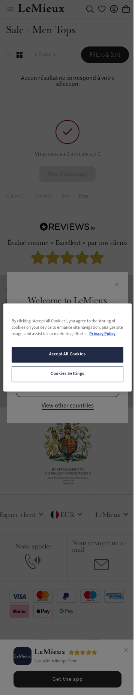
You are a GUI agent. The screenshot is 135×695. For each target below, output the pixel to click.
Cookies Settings (67, 374)
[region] (67, 347)
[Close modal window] (116, 285)
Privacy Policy (102, 334)
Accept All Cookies (67, 355)
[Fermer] (126, 651)
